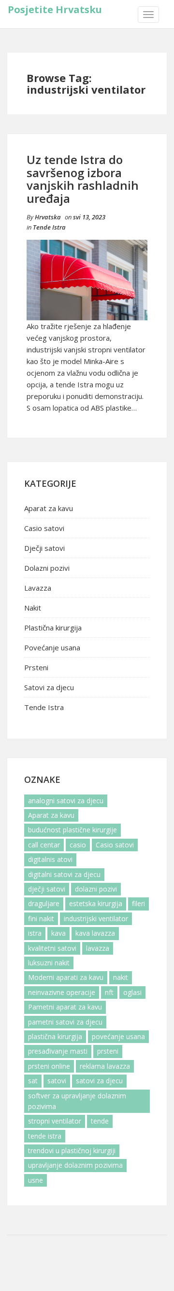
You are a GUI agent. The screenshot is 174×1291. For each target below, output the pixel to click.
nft (109, 992)
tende (100, 1120)
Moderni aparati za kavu (65, 977)
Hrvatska (48, 217)
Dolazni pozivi (47, 568)
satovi (56, 1080)
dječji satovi (46, 889)
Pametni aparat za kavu (65, 1006)
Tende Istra (49, 227)
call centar (44, 844)
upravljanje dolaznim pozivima (75, 1165)
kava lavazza (95, 933)
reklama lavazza (105, 1066)
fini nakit (41, 918)
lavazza (97, 948)
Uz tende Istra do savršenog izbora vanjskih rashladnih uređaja (83, 178)
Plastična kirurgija (53, 627)
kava (58, 933)
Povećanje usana (52, 647)
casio (78, 844)
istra (35, 933)
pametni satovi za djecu (65, 1021)
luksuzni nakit (49, 962)
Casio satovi (44, 528)
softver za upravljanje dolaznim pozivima (77, 1101)
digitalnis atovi (50, 859)
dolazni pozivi (96, 889)
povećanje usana (118, 1036)
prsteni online (49, 1066)
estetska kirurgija (95, 903)
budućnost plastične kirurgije (72, 829)
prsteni (107, 1051)
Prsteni (36, 667)
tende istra (44, 1136)
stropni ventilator (54, 1120)
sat (33, 1080)
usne (35, 1180)
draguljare (43, 903)
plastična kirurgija (55, 1036)
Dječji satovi (44, 548)
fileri (138, 903)
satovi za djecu (99, 1080)
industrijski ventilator (96, 918)
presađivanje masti (57, 1051)
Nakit (32, 607)
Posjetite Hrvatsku (55, 9)
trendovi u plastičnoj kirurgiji (72, 1150)
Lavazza (37, 588)
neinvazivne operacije (61, 992)
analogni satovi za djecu (65, 800)
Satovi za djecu (49, 687)
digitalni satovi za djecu (64, 874)
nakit (120, 977)
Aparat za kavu (48, 508)
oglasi (132, 992)
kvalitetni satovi (52, 948)
